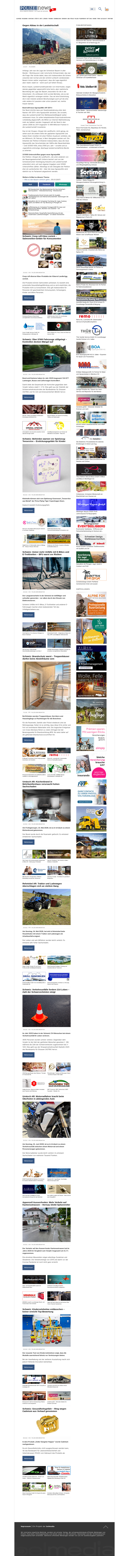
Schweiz (18, 18)
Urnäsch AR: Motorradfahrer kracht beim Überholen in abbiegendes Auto (43, 1097)
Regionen (25, 18)
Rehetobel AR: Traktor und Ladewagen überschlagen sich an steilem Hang (42, 884)
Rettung (89, 18)
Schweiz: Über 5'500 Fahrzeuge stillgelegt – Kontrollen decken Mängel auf (44, 340)
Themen (50, 18)
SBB (68, 18)
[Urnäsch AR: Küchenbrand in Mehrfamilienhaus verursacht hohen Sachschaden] (46, 805)
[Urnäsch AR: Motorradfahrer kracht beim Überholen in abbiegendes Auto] (46, 1120)
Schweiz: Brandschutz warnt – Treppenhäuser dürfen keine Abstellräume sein (45, 657)
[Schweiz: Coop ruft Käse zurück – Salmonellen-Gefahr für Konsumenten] (46, 255)
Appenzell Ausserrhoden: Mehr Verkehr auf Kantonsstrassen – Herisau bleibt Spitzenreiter (46, 1203)
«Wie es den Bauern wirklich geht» (37, 180)
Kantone (31, 18)
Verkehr (64, 18)
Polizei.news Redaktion (38, 272)
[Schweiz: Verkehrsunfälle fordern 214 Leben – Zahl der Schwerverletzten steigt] (46, 1011)
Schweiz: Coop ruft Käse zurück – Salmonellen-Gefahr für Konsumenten (41, 237)
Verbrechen (57, 18)
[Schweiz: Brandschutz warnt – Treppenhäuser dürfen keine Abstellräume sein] (46, 686)
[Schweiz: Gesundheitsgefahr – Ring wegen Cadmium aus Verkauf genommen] (46, 1424)
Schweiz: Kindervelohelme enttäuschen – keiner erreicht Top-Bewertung (43, 1310)
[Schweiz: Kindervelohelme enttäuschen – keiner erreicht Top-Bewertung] (46, 1330)
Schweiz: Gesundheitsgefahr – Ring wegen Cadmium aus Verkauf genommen (44, 1410)
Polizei (76, 18)
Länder (45, 18)
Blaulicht (104, 18)
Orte (40, 18)
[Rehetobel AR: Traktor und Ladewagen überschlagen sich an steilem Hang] (46, 907)
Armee (94, 18)
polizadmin (32, 66)
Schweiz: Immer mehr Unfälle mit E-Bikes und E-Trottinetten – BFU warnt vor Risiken (45, 553)
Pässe (72, 18)
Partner (110, 18)
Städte (36, 18)
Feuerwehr (82, 18)
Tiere (98, 18)
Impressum (26, 1526)
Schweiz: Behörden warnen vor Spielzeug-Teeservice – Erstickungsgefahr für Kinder (44, 440)
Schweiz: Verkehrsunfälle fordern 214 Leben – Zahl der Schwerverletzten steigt (45, 990)
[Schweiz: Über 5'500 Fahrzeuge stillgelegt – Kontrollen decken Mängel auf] (46, 358)
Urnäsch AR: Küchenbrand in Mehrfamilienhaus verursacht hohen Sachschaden (40, 784)
